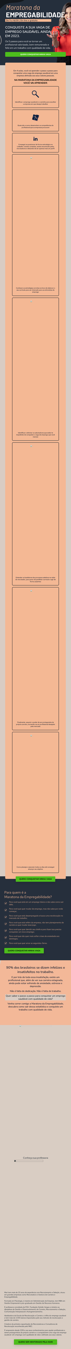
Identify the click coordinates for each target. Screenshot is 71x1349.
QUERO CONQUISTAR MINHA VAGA (35, 54)
